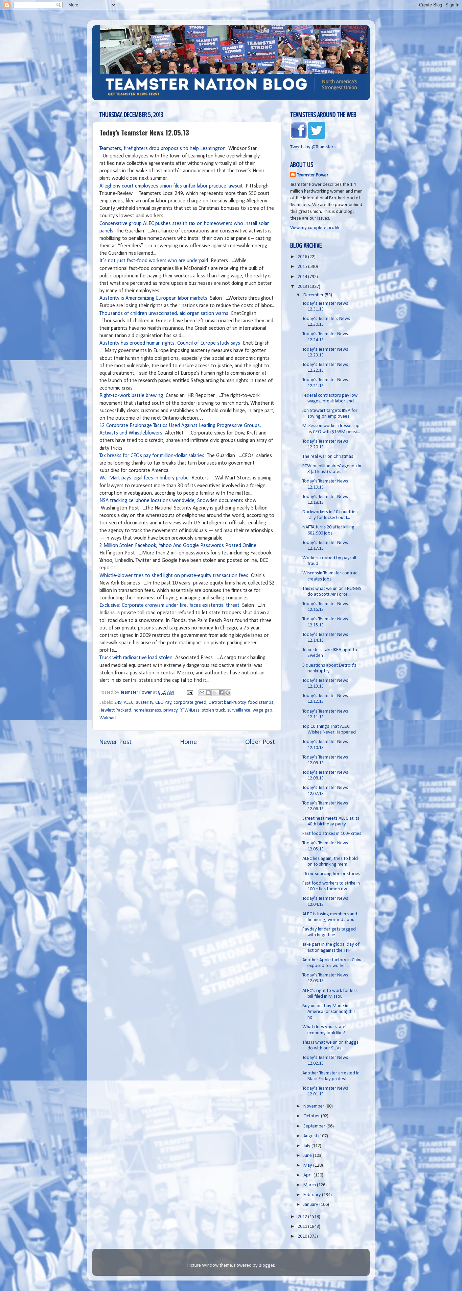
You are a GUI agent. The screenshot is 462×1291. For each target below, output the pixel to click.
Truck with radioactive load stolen (135, 658)
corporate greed (190, 702)
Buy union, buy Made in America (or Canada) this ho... (328, 1011)
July (307, 1145)
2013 (303, 286)
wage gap (262, 710)
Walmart (108, 718)
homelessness (147, 710)
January (311, 1204)
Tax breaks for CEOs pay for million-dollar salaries (151, 455)
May (308, 1165)
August (310, 1136)
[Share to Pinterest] (227, 692)
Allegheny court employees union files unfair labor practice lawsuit (171, 186)
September (314, 1126)
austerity (144, 702)
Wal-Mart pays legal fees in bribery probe (144, 478)
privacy (170, 710)
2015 (303, 266)
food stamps (260, 702)
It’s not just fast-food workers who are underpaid (153, 261)
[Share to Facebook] (221, 692)
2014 (303, 276)
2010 (303, 1236)
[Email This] (202, 692)
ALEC (129, 702)
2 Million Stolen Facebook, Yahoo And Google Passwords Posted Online (177, 545)
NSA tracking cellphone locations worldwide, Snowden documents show (177, 500)
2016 (303, 256)
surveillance (238, 710)
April (308, 1175)
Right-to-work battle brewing (131, 395)
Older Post (260, 742)
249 (117, 702)
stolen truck (213, 710)
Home (188, 742)
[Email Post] (189, 692)
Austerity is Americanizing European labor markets (153, 298)
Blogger (266, 1265)
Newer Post (115, 742)
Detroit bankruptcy (227, 702)
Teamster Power (312, 175)
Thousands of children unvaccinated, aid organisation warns (163, 313)
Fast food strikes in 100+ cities (331, 833)
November (314, 1106)
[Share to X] (214, 692)
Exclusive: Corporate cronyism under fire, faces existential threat (169, 605)
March (310, 1185)
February (312, 1194)
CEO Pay (163, 702)
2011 (303, 1226)
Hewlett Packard (115, 710)
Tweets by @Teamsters (313, 147)
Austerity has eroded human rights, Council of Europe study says (169, 343)
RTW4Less (190, 710)
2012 (303, 1216)
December (314, 295)
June (308, 1155)
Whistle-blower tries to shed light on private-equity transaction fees (173, 575)
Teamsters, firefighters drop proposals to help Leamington (162, 148)
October (312, 1116)
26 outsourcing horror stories (331, 873)
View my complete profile (315, 227)
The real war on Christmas (327, 456)
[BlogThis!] (208, 692)
